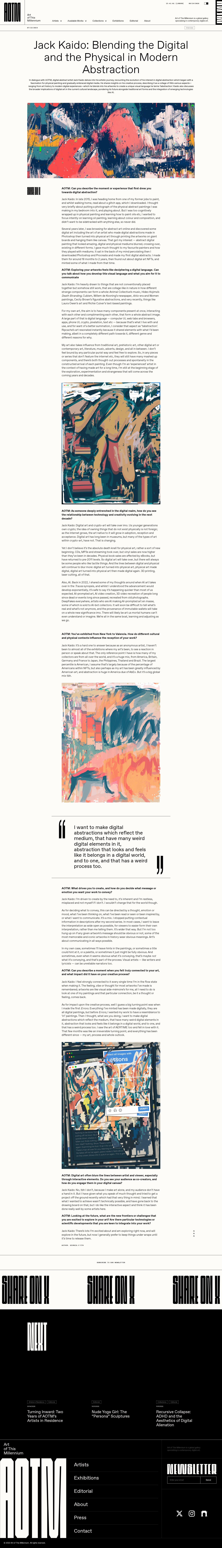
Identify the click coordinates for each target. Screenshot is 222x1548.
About (147, 21)
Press (80, 1518)
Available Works (75, 21)
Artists (55, 21)
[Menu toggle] (219, 12)
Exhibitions (118, 21)
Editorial (134, 21)
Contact (83, 1531)
